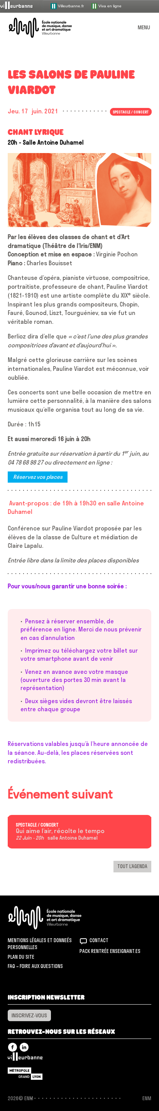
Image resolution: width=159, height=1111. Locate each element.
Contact (99, 940)
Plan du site (21, 957)
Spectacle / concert (37, 825)
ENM (55, 917)
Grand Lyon (25, 1073)
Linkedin (24, 1047)
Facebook (12, 1047)
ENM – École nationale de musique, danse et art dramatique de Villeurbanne (49, 28)
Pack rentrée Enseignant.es (110, 951)
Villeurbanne (25, 1058)
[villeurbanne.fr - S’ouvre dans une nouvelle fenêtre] (21, 6)
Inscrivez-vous (29, 1015)
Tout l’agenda (132, 866)
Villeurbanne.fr (70, 5)
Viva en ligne (109, 5)
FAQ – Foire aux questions (35, 966)
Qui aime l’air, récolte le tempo (60, 831)
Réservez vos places (38, 477)
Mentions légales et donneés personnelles (40, 943)
